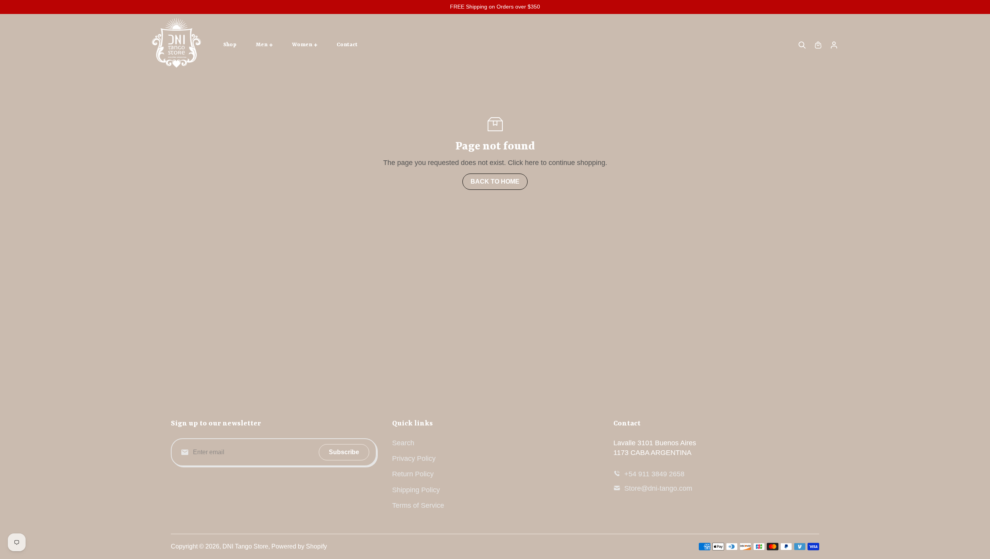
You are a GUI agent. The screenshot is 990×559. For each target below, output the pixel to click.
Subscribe (344, 452)
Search (403, 443)
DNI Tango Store (245, 546)
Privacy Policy (414, 458)
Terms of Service (418, 505)
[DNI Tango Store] (177, 45)
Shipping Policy (416, 490)
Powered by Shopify (299, 546)
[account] (833, 45)
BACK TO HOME (495, 181)
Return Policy (413, 474)
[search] (802, 45)
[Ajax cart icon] (818, 45)
